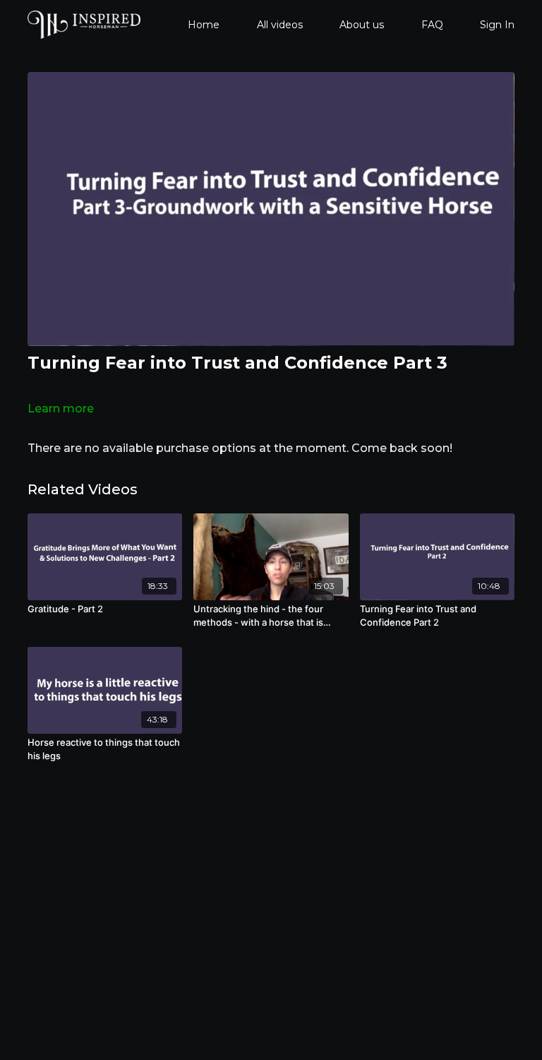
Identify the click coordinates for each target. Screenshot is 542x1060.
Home (203, 24)
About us (361, 24)
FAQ (432, 24)
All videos (280, 24)
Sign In (497, 24)
